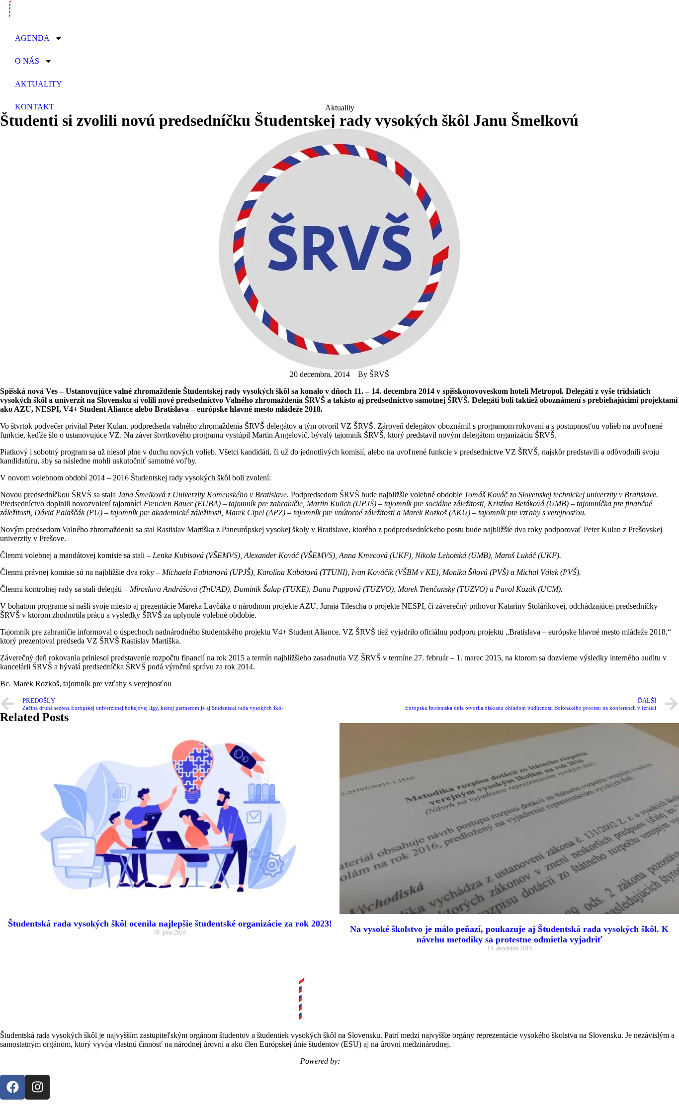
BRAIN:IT (360, 1061)
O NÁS (27, 61)
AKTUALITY (38, 84)
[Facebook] (12, 1087)
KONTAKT (34, 106)
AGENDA (32, 38)
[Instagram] (37, 1087)
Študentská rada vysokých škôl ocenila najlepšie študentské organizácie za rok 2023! (170, 923)
